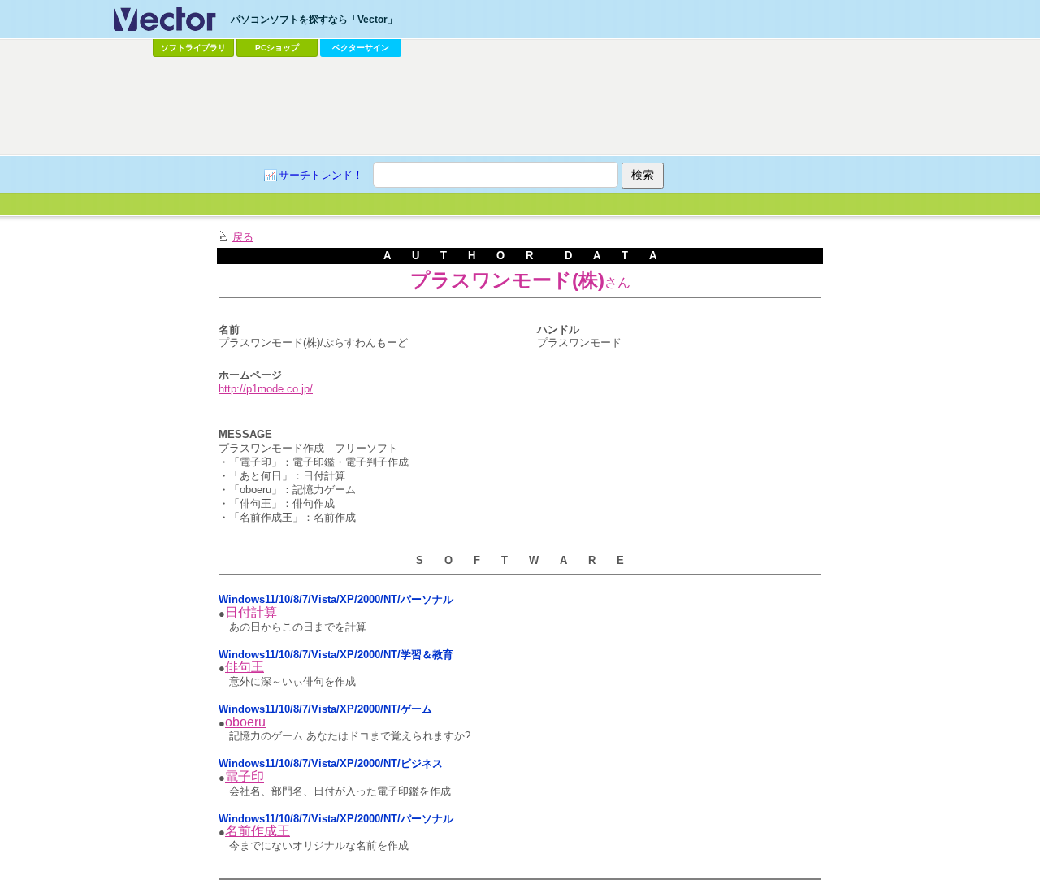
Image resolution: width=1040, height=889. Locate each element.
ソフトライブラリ (193, 47)
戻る (243, 237)
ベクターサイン (360, 47)
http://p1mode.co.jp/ (266, 389)
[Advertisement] (520, 106)
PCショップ (277, 47)
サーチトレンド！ (321, 175)
